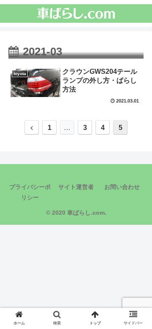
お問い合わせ (122, 186)
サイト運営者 (76, 186)
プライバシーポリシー (30, 192)
